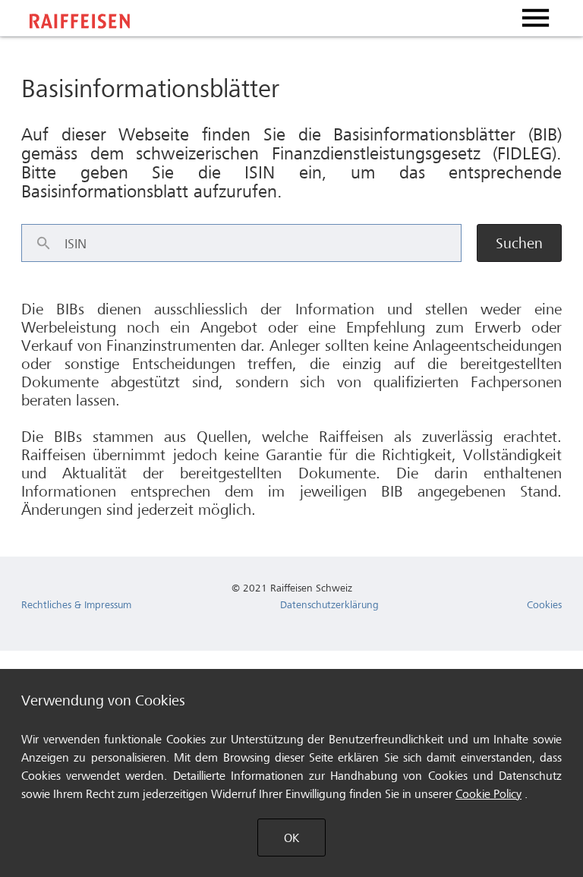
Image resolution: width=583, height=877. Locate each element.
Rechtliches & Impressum (76, 604)
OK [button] (291, 838)
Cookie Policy (488, 794)
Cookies (544, 604)
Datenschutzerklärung (329, 604)
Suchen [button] (519, 243)
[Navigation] (535, 18)
